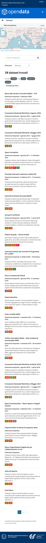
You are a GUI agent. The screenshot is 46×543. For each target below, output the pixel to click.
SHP (6, 126)
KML (14, 421)
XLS (18, 168)
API (32, 521)
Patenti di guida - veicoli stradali (17, 234)
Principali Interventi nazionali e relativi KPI (20, 174)
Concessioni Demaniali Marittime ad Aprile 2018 (23, 364)
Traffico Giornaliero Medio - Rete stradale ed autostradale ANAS (21, 339)
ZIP (6, 245)
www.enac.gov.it (18, 437)
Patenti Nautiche (11, 297)
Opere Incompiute (11, 152)
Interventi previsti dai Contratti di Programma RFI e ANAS (22, 252)
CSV (6, 106)
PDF (14, 168)
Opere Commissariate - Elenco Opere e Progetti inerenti (22, 404)
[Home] (2, 20)
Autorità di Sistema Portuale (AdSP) (18, 196)
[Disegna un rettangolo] (43, 30)
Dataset (9, 20)
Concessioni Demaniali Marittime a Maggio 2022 (23, 132)
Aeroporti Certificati (12, 215)
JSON (10, 106)
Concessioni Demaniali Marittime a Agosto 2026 (23, 113)
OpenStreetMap (10, 50)
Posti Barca (9, 490)
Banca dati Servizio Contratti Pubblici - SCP (21, 93)
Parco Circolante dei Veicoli (15, 275)
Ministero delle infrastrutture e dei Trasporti (13, 4)
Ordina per (8, 65)
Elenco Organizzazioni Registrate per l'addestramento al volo (18, 448)
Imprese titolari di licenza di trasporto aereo (21, 427)
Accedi (41, 2)
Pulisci (42, 25)
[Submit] (38, 57)
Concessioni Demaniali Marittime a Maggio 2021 (23, 384)
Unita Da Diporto (11, 471)
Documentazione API (10, 523)
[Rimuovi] (15, 79)
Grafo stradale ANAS (12, 314)
